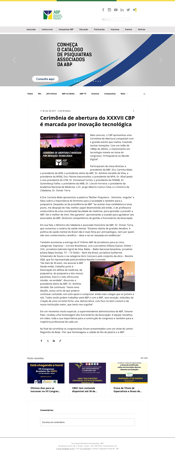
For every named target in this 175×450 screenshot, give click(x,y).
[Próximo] (160, 60)
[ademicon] (86, 81)
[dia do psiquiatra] (74, 81)
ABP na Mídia (68, 94)
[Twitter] (128, 10)
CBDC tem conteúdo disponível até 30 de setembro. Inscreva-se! (85, 390)
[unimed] (95, 81)
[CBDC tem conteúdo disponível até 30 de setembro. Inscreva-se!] (87, 373)
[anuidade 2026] (91, 81)
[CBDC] (84, 81)
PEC (39, 94)
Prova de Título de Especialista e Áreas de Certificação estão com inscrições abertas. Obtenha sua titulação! (127, 390)
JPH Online (52, 94)
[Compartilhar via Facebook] (41, 341)
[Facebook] (103, 10)
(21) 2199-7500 (85, 448)
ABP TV (83, 94)
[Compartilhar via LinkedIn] (54, 341)
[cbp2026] (98, 81)
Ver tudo (144, 358)
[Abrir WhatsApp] (168, 443)
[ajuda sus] (79, 81)
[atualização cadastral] (93, 81)
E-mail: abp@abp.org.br (65, 448)
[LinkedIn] (122, 10)
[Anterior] (14, 60)
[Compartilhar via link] (60, 341)
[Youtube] (116, 10)
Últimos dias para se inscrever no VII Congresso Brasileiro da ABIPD (45, 390)
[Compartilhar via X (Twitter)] (47, 341)
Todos (30, 94)
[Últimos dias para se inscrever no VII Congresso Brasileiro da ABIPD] (45, 373)
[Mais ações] (133, 110)
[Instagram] (109, 10)
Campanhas (110, 94)
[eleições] (100, 81)
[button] (48, 30)
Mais (123, 94)
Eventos (95, 94)
